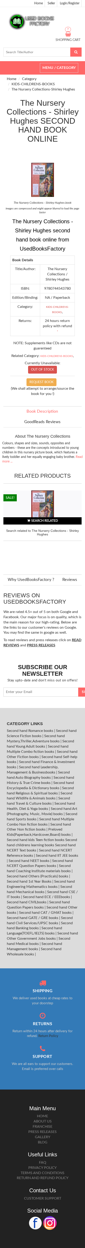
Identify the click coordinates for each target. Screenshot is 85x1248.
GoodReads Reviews (42, 422)
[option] (42, 527)
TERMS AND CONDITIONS (42, 1173)
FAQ (42, 1162)
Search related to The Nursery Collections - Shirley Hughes (42, 532)
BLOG (42, 1142)
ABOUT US (43, 1121)
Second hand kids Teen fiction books (35, 840)
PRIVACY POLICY (42, 1168)
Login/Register (70, 3)
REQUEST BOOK (41, 382)
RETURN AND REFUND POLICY (42, 1178)
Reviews (69, 580)
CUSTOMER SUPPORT (42, 1198)
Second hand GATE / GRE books (33, 918)
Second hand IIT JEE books (57, 855)
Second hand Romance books (30, 731)
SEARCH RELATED (44, 520)
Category (29, 79)
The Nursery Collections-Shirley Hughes (43, 89)
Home (38, 3)
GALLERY (42, 1137)
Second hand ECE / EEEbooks (47, 897)
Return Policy (48, 1036)
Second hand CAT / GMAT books (46, 912)
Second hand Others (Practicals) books (38, 876)
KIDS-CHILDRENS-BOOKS (33, 84)
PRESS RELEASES (42, 1132)
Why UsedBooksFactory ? (31, 580)
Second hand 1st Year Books (29, 881)
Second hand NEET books (29, 861)
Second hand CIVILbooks (27, 902)
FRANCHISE (42, 1126)
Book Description (42, 411)
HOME (42, 1116)
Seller (51, 3)
